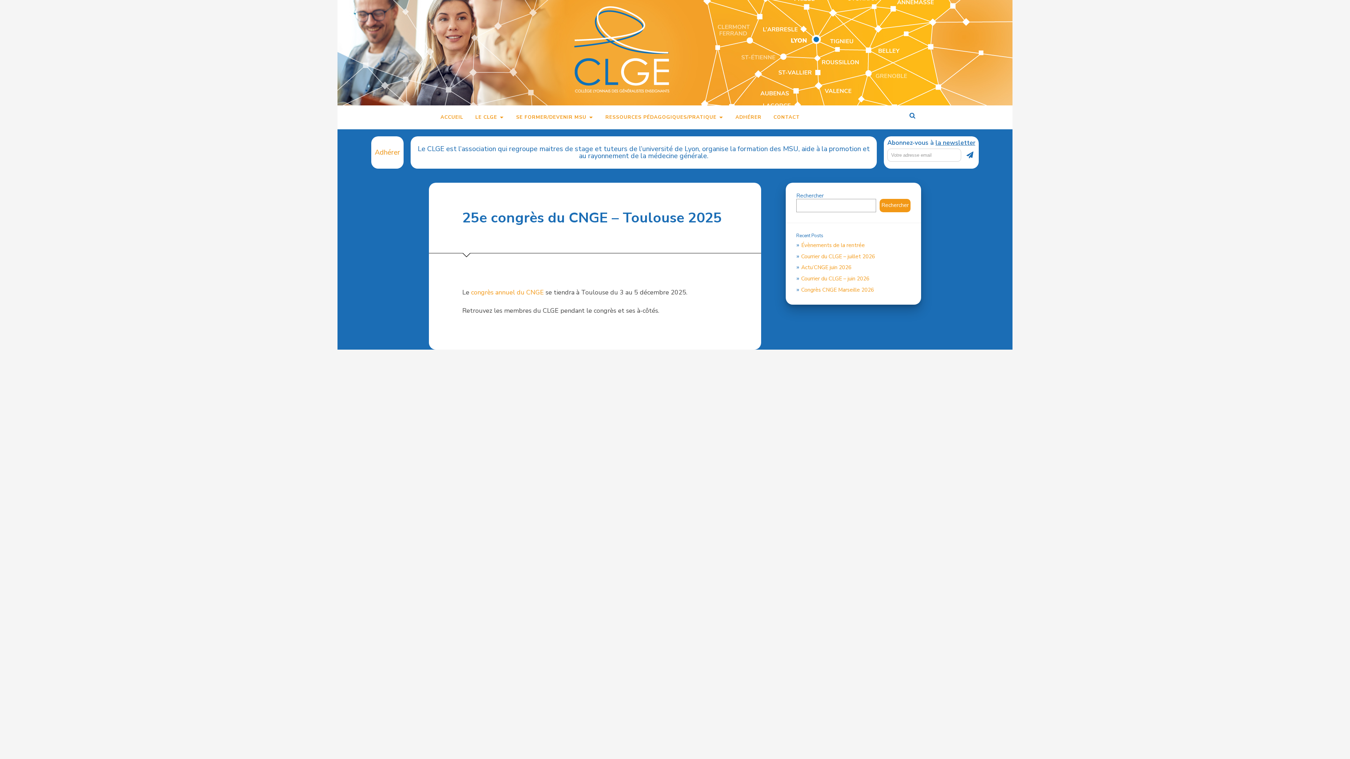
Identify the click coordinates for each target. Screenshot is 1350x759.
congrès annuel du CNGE (507, 292)
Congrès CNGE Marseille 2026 (837, 289)
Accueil (452, 117)
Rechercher (810, 195)
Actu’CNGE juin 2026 (826, 267)
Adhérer (748, 117)
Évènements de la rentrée (833, 245)
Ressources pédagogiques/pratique (660, 117)
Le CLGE (486, 117)
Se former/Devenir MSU (551, 117)
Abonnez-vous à (931, 143)
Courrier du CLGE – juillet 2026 (838, 256)
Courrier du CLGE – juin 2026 (835, 278)
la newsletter (955, 142)
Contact (786, 117)
